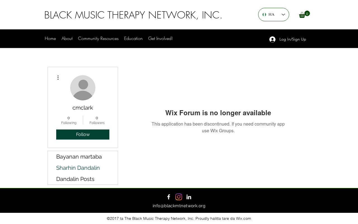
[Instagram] (178, 197)
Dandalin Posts (75, 179)
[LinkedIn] (188, 197)
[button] (304, 14)
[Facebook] (168, 197)
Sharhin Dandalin (78, 167)
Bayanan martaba (79, 156)
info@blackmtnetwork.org (179, 205)
